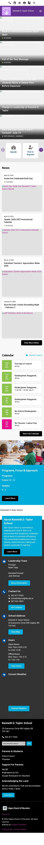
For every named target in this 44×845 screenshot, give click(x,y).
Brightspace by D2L (10, 772)
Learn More (10, 498)
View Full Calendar (31, 433)
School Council (8, 756)
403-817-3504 (17, 595)
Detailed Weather (19, 708)
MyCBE (5, 769)
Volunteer (6, 759)
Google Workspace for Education (16, 776)
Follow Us (6, 814)
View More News (31, 343)
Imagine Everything (18, 825)
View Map (15, 632)
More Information (19, 583)
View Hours (16, 666)
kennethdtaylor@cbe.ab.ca (22, 598)
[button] (41, 150)
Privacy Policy (7, 829)
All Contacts (16, 607)
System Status (20, 829)
